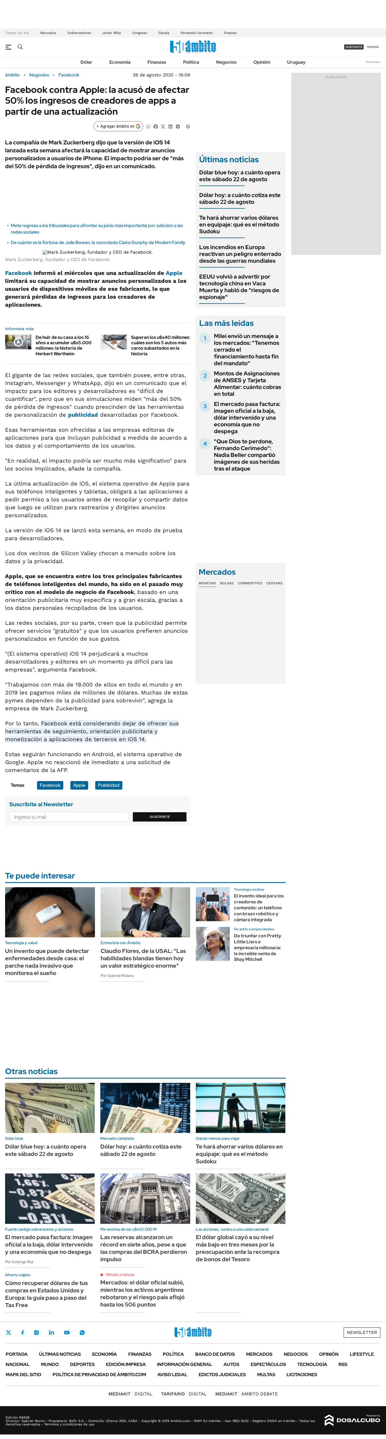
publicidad (83, 414)
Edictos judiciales (222, 1375)
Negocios (226, 62)
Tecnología (312, 1364)
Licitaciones (302, 1375)
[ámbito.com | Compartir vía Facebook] (155, 126)
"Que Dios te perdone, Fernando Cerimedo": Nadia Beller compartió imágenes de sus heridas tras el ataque (247, 455)
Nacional (18, 1364)
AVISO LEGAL (172, 1375)
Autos (231, 1364)
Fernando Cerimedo (197, 33)
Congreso (139, 33)
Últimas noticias (60, 1354)
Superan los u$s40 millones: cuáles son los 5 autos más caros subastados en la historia (160, 345)
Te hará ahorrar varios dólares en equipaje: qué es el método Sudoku (239, 224)
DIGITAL (131, 1394)
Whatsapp (82, 1332)
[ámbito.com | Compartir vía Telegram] (177, 126)
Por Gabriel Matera (117, 975)
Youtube (67, 1333)
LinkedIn (51, 1332)
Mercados (48, 33)
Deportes (82, 1364)
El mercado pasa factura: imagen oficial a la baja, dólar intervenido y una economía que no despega (247, 417)
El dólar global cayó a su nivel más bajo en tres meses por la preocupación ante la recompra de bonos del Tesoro (237, 1248)
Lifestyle (362, 1354)
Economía (120, 62)
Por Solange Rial (19, 1261)
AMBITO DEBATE (246, 1394)
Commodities (250, 583)
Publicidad (109, 785)
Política (191, 62)
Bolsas (227, 583)
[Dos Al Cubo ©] (352, 1420)
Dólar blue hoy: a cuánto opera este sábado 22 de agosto (239, 176)
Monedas (207, 583)
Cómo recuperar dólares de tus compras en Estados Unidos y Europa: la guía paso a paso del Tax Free (46, 1294)
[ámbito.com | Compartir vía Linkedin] (170, 126)
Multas (266, 1375)
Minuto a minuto (120, 1274)
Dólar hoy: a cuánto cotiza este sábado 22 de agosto (240, 198)
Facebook (68, 75)
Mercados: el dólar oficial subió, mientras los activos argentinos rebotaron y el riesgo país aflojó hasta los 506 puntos (142, 1293)
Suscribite (160, 817)
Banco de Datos (215, 1354)
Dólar (86, 62)
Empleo (230, 33)
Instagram (36, 1332)
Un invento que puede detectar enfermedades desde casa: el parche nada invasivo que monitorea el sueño (47, 962)
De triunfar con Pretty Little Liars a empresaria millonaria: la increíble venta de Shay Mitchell (257, 947)
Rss (343, 1364)
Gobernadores (79, 33)
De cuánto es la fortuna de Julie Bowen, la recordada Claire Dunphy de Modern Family (98, 242)
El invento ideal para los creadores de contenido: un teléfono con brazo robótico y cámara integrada (259, 907)
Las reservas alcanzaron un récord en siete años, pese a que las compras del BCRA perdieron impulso (143, 1248)
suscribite (354, 46)
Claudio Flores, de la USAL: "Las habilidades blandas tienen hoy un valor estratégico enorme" (143, 958)
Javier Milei (111, 33)
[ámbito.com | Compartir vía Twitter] (163, 126)
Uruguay (296, 62)
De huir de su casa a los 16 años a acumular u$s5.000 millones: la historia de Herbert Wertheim (64, 345)
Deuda (164, 33)
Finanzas (157, 62)
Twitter (8, 1332)
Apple (174, 273)
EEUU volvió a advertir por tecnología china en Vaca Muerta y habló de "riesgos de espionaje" (239, 287)
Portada (17, 1354)
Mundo (50, 1364)
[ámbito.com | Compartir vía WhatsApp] (148, 126)
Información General (184, 1364)
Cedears (274, 583)
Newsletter (373, 61)
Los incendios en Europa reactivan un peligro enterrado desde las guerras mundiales (240, 253)
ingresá (373, 46)
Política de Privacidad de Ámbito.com (99, 1375)
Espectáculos (268, 1364)
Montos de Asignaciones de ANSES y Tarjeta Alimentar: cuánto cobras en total (247, 383)
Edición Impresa (126, 1364)
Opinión (261, 62)
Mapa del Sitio (23, 1375)
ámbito (12, 75)
